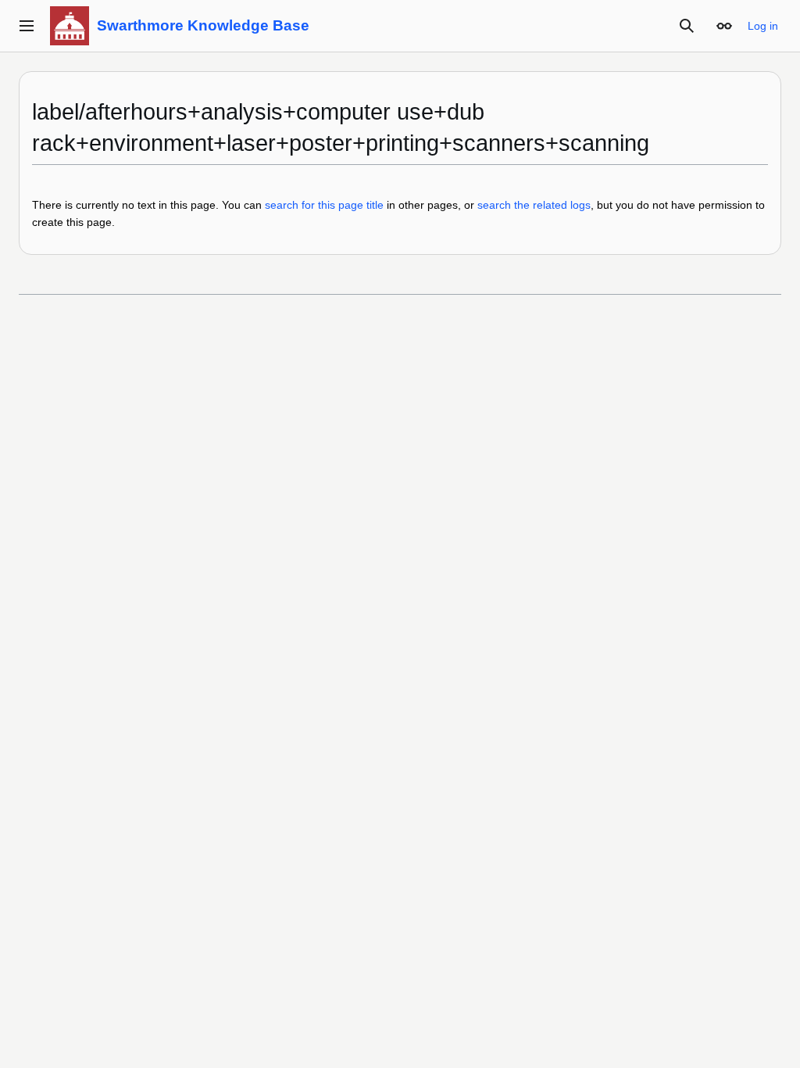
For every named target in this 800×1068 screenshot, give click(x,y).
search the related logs (534, 205)
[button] (26, 26)
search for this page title (324, 205)
